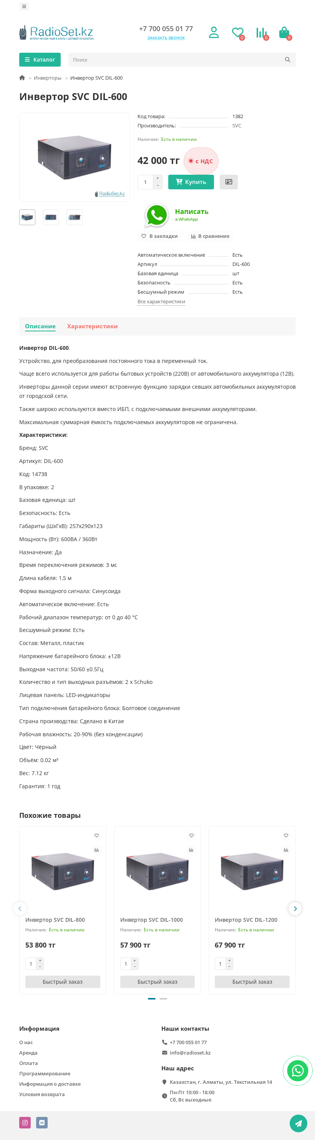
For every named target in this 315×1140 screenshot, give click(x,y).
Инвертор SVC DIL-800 (55, 919)
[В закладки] (96, 835)
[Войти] (214, 32)
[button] (152, 999)
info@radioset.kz (190, 1052)
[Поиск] (287, 59)
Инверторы (47, 77)
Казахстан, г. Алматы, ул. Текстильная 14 (221, 1081)
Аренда (28, 1052)
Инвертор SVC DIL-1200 (246, 919)
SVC (236, 125)
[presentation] (20, 908)
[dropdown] (24, 6)
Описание (40, 326)
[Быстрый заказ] (229, 182)
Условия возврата (42, 1094)
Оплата (28, 1063)
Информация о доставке (50, 1083)
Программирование (44, 1073)
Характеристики (92, 326)
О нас (26, 1042)
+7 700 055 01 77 (166, 28)
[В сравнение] (96, 850)
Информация (39, 1029)
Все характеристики (161, 301)
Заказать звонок (166, 37)
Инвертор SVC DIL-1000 (151, 919)
